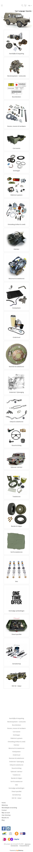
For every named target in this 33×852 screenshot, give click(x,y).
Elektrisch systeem (16, 738)
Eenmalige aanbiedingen (16, 788)
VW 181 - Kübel (16, 798)
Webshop (5, 805)
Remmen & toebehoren (16, 758)
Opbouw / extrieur (16, 771)
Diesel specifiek (16, 791)
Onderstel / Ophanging (16, 761)
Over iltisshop (6, 815)
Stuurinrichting (16, 768)
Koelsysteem (16, 752)
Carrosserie (16, 732)
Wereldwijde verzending (9, 808)
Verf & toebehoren (17, 781)
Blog (3, 820)
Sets (16, 785)
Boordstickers (16, 725)
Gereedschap (16, 795)
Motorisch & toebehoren (16, 748)
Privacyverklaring (24, 845)
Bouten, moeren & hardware (16, 728)
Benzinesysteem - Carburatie (16, 722)
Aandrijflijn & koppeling (16, 718)
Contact (4, 810)
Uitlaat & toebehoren (16, 765)
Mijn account (6, 813)
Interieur (16, 745)
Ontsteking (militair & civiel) (16, 742)
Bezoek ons (5, 818)
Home (4, 803)
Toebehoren (16, 775)
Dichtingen (16, 735)
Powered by (16, 850)
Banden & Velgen (16, 778)
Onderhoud (16, 755)
